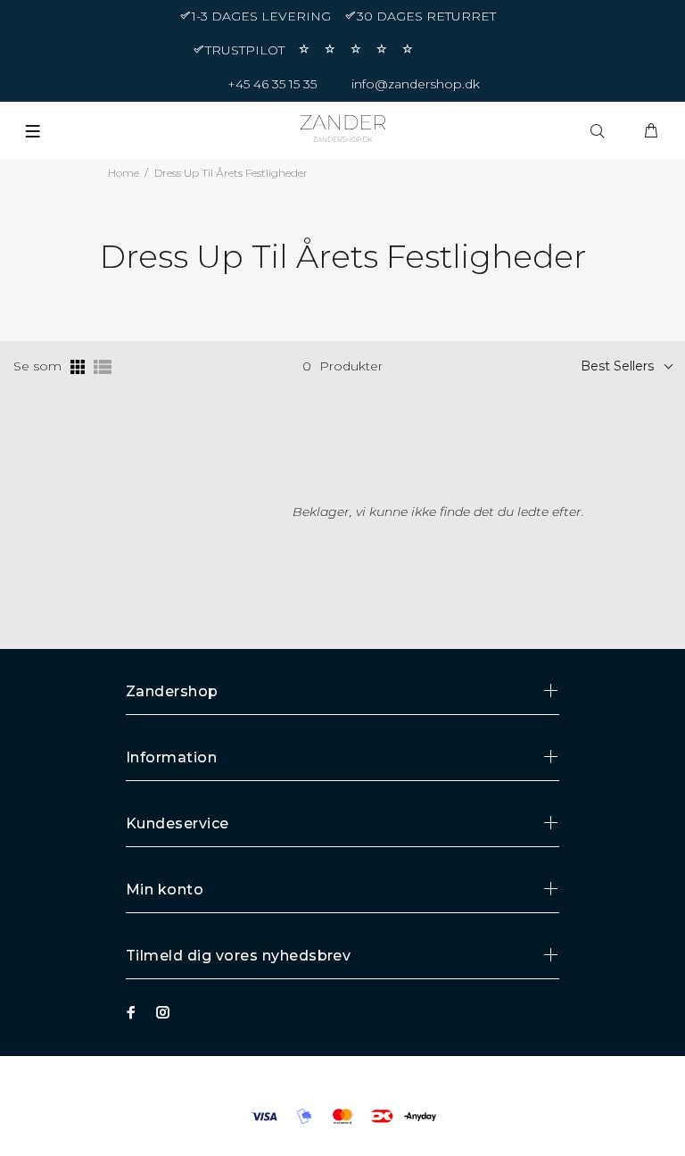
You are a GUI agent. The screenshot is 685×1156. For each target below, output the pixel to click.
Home (123, 172)
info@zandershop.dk (415, 84)
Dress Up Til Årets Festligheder (231, 172)
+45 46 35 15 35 (272, 84)
